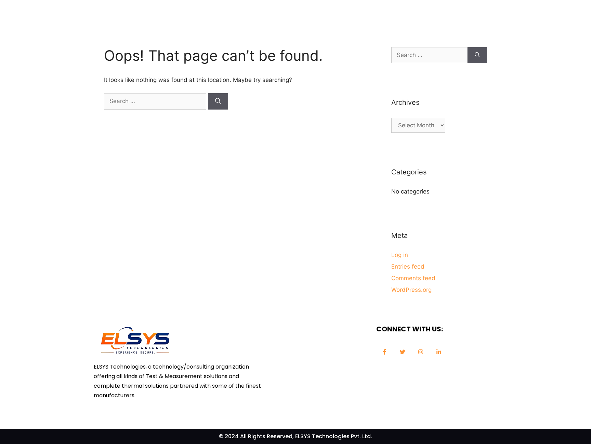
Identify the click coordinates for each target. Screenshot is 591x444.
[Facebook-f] (384, 352)
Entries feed (407, 266)
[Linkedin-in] (439, 352)
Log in (399, 255)
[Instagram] (420, 352)
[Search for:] (156, 101)
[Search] (218, 101)
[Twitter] (402, 352)
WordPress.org (411, 289)
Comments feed (413, 278)
